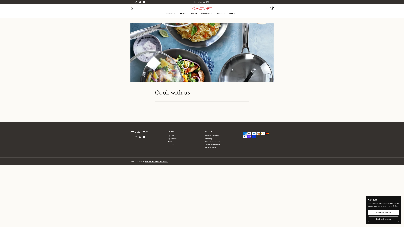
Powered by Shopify (160, 161)
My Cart (171, 136)
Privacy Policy (210, 147)
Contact (171, 144)
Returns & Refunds (212, 141)
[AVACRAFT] (202, 8)
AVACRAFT (149, 161)
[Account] (267, 8)
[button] (131, 8)
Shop (170, 141)
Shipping (208, 139)
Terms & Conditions (213, 144)
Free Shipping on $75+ (202, 2)
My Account (172, 139)
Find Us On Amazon (212, 136)
